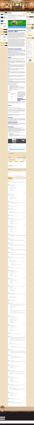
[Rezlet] (9, 99)
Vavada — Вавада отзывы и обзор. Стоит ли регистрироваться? (30, 40)
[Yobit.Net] (2, 21)
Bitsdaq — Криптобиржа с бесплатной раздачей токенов (5, 18)
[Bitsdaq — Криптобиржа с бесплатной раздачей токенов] (2, 17)
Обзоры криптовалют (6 (29, 19)
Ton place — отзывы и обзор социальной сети (30, 55)
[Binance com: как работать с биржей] (2, 23)
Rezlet (11, 98)
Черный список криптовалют (4, 40)
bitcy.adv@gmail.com (11, 229)
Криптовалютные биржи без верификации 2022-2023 (5, 37)
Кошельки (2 (28, 18)
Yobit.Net (4, 20)
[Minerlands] (9, 97)
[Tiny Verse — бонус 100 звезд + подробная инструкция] (9, 94)
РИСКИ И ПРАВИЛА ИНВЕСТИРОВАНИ (21, 15)
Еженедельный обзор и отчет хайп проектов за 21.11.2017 (22, 157)
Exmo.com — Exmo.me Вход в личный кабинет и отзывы (5, 26)
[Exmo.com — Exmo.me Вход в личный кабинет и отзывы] (2, 26)
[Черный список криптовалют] (2, 40)
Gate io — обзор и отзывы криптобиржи (5, 14)
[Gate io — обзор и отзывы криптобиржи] (2, 15)
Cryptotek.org (9, 157)
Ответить (25, 210)
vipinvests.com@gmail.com (12, 221)
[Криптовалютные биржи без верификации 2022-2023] (2, 36)
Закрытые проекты (10, 161)
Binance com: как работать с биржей (4, 23)
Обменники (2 (28, 20)
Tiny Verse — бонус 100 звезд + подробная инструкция (13, 93)
